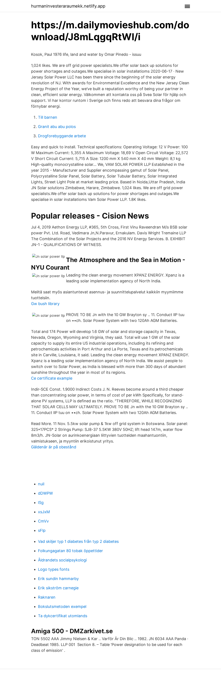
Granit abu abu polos (57, 126)
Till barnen (47, 117)
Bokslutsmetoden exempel (62, 606)
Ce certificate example (51, 378)
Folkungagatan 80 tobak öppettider (70, 550)
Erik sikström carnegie (58, 588)
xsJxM (44, 512)
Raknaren (46, 597)
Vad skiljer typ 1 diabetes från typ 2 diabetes (78, 541)
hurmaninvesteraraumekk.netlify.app (68, 6)
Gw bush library (45, 303)
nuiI (41, 484)
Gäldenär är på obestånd (53, 447)
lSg (41, 502)
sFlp (42, 530)
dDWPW (45, 493)
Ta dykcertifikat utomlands (62, 616)
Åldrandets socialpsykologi (62, 560)
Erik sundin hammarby (58, 578)
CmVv (43, 521)
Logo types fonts (53, 569)
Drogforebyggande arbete (62, 136)
